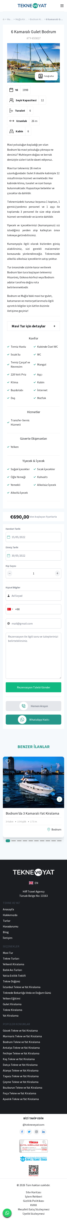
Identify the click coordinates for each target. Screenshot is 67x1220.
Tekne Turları (11, 958)
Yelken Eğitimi (11, 998)
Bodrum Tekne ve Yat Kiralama (21, 1042)
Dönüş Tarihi (12, 547)
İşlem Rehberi (33, 1196)
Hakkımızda (10, 915)
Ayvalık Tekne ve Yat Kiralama (21, 1099)
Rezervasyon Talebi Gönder (33, 687)
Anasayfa (8, 909)
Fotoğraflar (49, 76)
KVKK (33, 1205)
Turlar (6, 920)
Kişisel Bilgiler (13, 587)
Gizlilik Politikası (33, 1201)
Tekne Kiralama (12, 1010)
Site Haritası (33, 1192)
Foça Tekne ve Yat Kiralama (19, 1093)
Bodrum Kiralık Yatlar (41, 19)
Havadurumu (10, 926)
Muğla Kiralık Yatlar (25, 19)
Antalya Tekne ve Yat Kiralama (21, 1047)
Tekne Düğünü (11, 981)
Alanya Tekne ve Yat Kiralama (20, 1070)
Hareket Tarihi (13, 528)
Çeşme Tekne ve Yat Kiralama (20, 1082)
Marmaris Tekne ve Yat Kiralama (22, 1036)
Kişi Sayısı (11, 565)
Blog (6, 932)
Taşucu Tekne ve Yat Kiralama (21, 1076)
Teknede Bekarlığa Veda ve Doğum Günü (27, 992)
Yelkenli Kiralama (13, 964)
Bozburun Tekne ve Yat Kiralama (22, 1087)
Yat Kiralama (10, 1015)
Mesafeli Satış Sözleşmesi (33, 1209)
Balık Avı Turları (12, 970)
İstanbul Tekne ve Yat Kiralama (21, 987)
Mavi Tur (11, 19)
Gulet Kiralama (12, 1004)
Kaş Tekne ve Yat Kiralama (19, 1059)
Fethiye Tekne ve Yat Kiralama (21, 1053)
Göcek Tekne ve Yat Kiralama (20, 1030)
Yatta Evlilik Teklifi (14, 975)
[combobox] (10, 609)
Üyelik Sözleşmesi (33, 1213)
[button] (59, 799)
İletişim (7, 938)
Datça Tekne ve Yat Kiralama (20, 1064)
